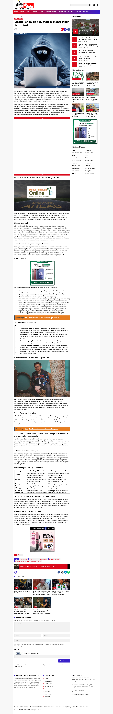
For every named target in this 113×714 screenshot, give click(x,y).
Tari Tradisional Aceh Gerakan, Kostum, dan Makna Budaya (87, 51)
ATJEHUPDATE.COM (24, 710)
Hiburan (74, 173)
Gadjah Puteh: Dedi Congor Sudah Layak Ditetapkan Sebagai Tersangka (60, 593)
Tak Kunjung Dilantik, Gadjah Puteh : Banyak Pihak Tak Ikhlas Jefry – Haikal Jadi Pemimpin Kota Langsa (78, 114)
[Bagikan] (68, 29)
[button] (89, 5)
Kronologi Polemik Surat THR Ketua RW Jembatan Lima (92, 114)
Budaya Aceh (89, 160)
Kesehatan (88, 163)
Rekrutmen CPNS (90, 168)
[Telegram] (65, 572)
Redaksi (75, 707)
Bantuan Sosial (76, 165)
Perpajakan (88, 171)
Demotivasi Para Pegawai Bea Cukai (22, 592)
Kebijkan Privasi (84, 707)
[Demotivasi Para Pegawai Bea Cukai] (23, 584)
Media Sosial (43, 559)
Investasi (74, 158)
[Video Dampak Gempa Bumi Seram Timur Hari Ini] (92, 92)
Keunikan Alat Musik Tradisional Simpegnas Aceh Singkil (87, 64)
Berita (86, 155)
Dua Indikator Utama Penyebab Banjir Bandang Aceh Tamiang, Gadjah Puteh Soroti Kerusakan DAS (92, 83)
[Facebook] (58, 572)
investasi (47, 689)
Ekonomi (87, 165)
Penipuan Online (36, 561)
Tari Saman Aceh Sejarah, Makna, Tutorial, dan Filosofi (88, 57)
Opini (16, 18)
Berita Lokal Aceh (77, 78)
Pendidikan (88, 150)
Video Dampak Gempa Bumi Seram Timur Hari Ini (92, 99)
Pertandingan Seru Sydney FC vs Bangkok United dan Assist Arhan (88, 38)
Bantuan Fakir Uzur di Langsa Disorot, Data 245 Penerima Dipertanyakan (78, 83)
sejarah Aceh (48, 694)
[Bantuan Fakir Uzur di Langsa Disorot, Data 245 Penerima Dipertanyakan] (78, 76)
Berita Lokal (89, 109)
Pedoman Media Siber (36, 707)
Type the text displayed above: (32, 653)
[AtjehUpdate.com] (24, 5)
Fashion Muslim (89, 174)
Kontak (58, 707)
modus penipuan (55, 559)
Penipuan (21, 18)
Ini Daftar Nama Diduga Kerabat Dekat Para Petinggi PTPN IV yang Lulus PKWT (88, 45)
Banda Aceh (48, 684)
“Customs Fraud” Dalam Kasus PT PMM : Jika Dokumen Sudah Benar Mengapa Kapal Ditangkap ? (23, 611)
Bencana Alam (89, 153)
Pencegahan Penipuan (23, 561)
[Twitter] (62, 572)
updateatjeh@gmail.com (81, 694)
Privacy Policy (67, 707)
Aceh (88, 78)
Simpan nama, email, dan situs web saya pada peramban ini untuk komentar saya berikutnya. (40, 645)
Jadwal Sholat (76, 168)
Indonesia (47, 691)
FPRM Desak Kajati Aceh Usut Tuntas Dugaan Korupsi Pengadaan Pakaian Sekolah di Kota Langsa (42, 593)
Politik (86, 158)
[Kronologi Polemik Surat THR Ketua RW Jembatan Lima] (92, 107)
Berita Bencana (76, 94)
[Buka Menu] (98, 5)
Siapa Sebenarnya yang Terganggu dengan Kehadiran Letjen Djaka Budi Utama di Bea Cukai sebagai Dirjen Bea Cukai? (42, 611)
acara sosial (24, 559)
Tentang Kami (49, 707)
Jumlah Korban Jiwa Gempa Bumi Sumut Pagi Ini (78, 99)
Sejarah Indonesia (77, 153)
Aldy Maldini (34, 559)
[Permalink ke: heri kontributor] (16, 29)
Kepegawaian (75, 171)
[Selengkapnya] (98, 16)
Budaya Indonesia (77, 160)
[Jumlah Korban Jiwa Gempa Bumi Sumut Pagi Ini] (78, 92)
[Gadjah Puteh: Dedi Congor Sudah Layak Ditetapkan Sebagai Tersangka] (61, 584)
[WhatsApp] (68, 572)
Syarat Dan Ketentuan (21, 707)
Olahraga (74, 163)
